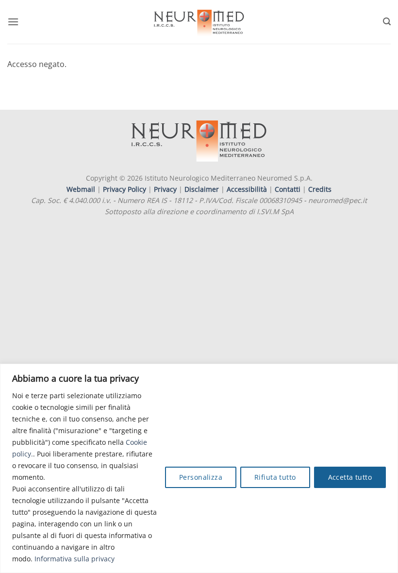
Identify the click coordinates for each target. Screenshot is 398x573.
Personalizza (200, 477)
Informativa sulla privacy (74, 558)
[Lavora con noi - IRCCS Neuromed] (199, 22)
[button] (13, 22)
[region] (199, 468)
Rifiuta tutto (275, 477)
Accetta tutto (350, 477)
